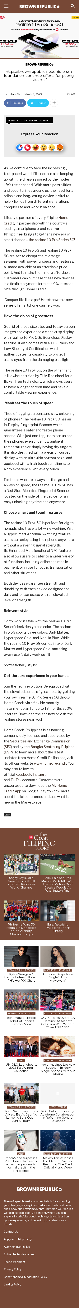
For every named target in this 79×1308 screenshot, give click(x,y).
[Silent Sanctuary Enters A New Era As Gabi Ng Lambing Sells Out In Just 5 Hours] (21, 1093)
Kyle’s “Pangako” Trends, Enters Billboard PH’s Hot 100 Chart (21, 977)
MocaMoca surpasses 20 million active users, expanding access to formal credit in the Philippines (21, 1164)
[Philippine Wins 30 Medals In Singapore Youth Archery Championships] (21, 910)
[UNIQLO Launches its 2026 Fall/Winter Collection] (21, 1046)
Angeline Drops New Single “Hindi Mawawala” (58, 977)
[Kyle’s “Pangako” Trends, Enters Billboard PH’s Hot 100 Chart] (21, 956)
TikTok (16, 780)
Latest (7, 814)
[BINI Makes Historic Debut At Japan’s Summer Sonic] (21, 999)
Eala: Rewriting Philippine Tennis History (58, 928)
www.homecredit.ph (50, 763)
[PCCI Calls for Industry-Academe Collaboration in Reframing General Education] (57, 1093)
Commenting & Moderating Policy (25, 1277)
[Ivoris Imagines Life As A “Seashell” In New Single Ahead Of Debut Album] (57, 1046)
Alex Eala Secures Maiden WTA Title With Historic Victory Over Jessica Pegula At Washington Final (57, 884)
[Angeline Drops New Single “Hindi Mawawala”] (57, 956)
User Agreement (14, 1261)
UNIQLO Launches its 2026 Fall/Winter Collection (21, 1068)
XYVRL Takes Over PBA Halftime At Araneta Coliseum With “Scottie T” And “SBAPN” (58, 1022)
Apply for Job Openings (18, 1239)
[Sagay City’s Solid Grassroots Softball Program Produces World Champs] (21, 864)
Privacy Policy (12, 1269)
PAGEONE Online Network (21, 970)
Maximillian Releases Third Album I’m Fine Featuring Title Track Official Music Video (58, 1162)
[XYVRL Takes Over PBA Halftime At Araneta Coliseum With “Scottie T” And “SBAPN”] (57, 999)
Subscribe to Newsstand (19, 1254)
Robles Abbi (15, 94)
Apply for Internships (17, 1246)
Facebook (23, 775)
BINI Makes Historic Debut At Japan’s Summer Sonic (21, 1021)
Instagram (41, 775)
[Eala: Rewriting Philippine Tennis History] (57, 910)
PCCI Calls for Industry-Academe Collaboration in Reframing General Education (57, 1116)
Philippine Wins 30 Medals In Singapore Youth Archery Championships (21, 929)
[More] (54, 103)
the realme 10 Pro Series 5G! (52, 240)
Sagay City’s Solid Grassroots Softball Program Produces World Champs (21, 882)
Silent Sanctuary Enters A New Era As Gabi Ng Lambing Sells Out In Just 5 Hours (21, 1116)
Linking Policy (12, 1284)
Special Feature (57, 1107)
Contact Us (11, 1231)
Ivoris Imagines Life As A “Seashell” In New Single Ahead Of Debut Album (57, 1069)
